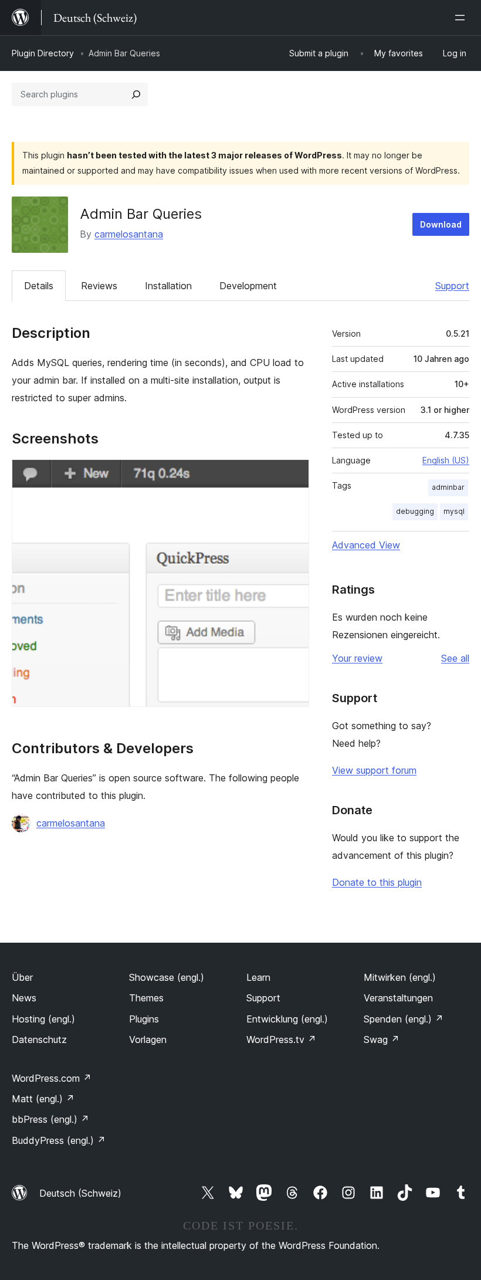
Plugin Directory (43, 53)
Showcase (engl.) (166, 977)
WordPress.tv (281, 1039)
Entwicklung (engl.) (287, 1019)
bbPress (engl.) (50, 1119)
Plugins (144, 1019)
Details (38, 286)
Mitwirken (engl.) (400, 977)
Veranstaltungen (398, 998)
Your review (357, 658)
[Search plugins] (136, 94)
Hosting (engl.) (43, 1019)
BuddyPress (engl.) (59, 1140)
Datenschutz (39, 1039)
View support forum (374, 770)
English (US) (445, 460)
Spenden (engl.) (403, 1019)
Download (441, 224)
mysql (454, 511)
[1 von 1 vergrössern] (293, 475)
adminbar (448, 487)
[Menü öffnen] (462, 17)
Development (248, 286)
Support (452, 286)
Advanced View (366, 545)
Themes (146, 998)
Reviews (99, 286)
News (24, 998)
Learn (258, 977)
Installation (168, 286)
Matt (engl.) (43, 1099)
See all (455, 658)
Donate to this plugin (377, 882)
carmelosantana (128, 234)
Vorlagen (148, 1039)
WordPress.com (52, 1078)
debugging (415, 511)
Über (22, 977)
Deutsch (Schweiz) (80, 1193)
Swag (381, 1039)
